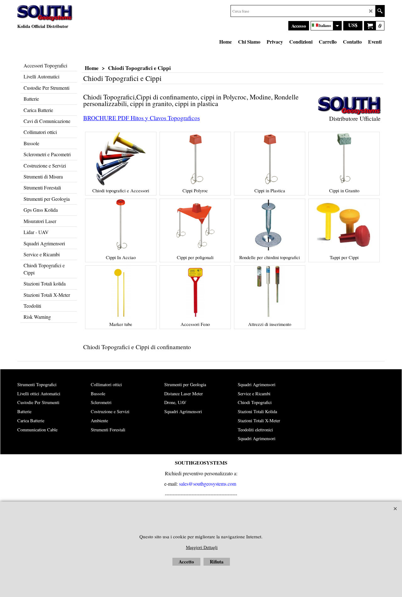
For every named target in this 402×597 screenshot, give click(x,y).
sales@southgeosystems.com (207, 483)
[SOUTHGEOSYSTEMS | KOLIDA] (45, 13)
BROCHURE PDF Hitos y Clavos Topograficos (141, 118)
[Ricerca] (379, 11)
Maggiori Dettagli (202, 547)
